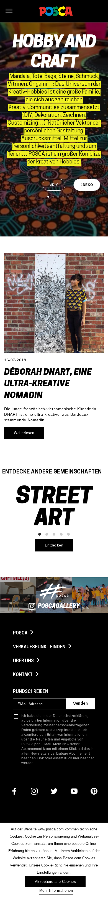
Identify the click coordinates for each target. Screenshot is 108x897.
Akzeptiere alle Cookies (55, 882)
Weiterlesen (24, 433)
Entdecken (54, 545)
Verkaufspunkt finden (39, 647)
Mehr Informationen (56, 890)
